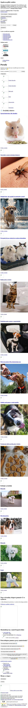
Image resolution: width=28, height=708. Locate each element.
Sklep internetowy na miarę (20, 705)
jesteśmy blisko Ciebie (7, 673)
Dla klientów (3, 678)
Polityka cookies (4, 11)
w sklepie (16, 637)
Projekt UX (11, 705)
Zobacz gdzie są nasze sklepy (16, 690)
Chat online (6, 668)
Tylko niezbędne (4, 14)
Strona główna (6, 60)
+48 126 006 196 (6, 632)
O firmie (2, 681)
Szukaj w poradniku (5, 71)
